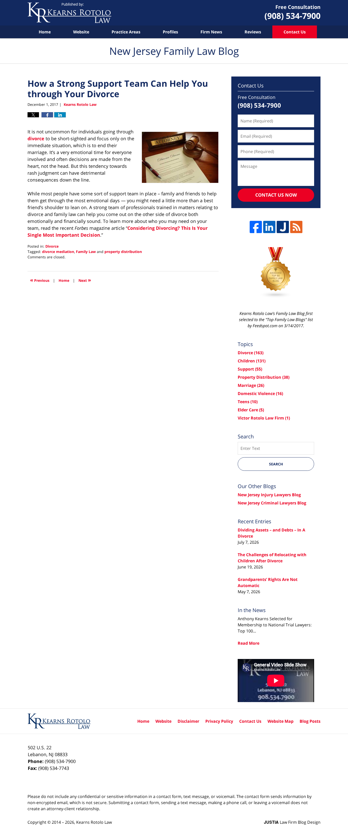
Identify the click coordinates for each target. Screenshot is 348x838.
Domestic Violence (260, 393)
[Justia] (283, 227)
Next (84, 279)
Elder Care (251, 410)
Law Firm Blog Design (292, 822)
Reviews (253, 32)
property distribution (123, 251)
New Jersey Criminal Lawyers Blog (272, 503)
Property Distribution (263, 377)
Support (250, 369)
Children (251, 361)
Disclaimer (188, 721)
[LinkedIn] (269, 227)
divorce (36, 138)
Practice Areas (126, 32)
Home (45, 32)
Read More (248, 643)
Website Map (280, 721)
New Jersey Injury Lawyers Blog (269, 495)
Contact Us (295, 32)
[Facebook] (256, 227)
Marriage (251, 385)
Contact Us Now (276, 195)
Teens (248, 401)
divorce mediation (58, 251)
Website (81, 32)
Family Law (86, 251)
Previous (39, 279)
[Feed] (296, 227)
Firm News (211, 32)
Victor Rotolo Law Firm (264, 418)
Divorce (52, 246)
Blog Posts (310, 721)
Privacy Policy (219, 721)
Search (276, 464)
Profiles (170, 32)
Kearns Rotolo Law (94, 822)
